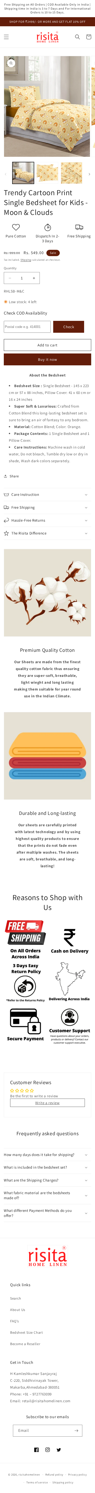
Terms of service (37, 1482)
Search (15, 1298)
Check (68, 326)
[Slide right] (89, 174)
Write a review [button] (47, 1102)
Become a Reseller (25, 1344)
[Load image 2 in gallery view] (47, 173)
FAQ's (14, 1321)
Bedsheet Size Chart (26, 1332)
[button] (6, 36)
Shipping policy (62, 1482)
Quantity (10, 268)
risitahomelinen (29, 1474)
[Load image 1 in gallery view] (23, 173)
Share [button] (14, 476)
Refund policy (54, 1474)
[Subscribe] (76, 1431)
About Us (17, 1309)
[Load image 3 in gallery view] (71, 173)
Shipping (26, 259)
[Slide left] (5, 174)
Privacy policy (77, 1474)
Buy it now (47, 359)
